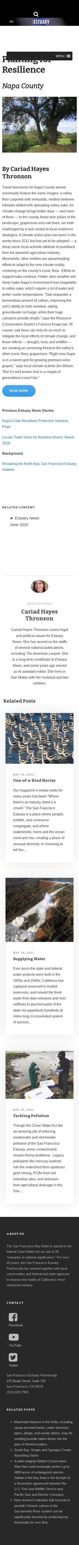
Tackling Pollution (31, 1116)
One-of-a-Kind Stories (34, 780)
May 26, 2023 (23, 774)
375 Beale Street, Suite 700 (26, 1381)
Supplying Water (29, 959)
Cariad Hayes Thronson (39, 615)
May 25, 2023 (23, 1109)
